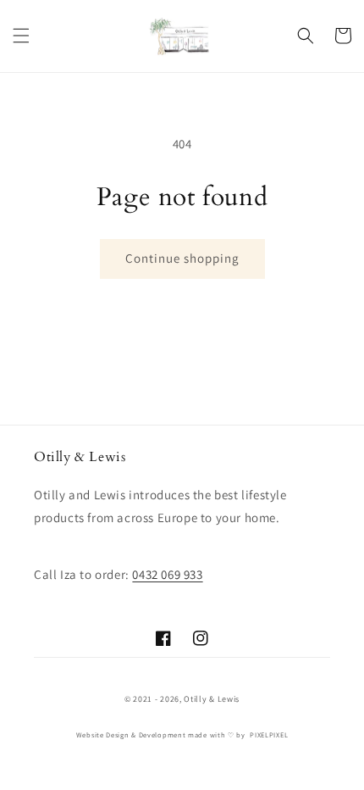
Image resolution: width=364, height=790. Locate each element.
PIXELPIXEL (269, 734)
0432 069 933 (167, 574)
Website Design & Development (131, 734)
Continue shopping (182, 258)
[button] (21, 35)
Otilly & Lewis (212, 698)
